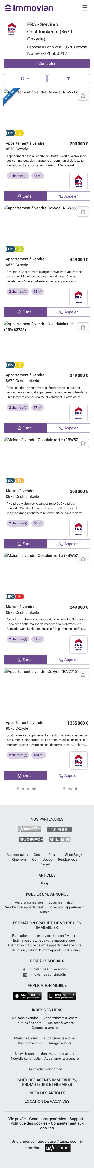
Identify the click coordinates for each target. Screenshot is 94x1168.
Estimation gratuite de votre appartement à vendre (44, 945)
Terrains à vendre (28, 1023)
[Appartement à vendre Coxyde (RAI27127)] (47, 693)
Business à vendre (60, 1023)
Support (76, 1118)
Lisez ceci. (69, 1141)
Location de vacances (47, 1101)
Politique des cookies (29, 1123)
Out (34, 859)
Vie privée (17, 1118)
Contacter (47, 63)
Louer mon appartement (66, 907)
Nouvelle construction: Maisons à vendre (44, 1054)
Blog (44, 883)
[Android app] (27, 996)
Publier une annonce (47, 894)
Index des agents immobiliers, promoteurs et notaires (47, 1082)
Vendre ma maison (29, 902)
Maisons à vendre (25, 1018)
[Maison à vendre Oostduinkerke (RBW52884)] (47, 461)
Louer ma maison (61, 902)
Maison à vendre (20, 490)
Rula (51, 855)
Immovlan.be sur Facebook (46, 969)
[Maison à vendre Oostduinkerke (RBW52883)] (47, 577)
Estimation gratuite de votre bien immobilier (47, 925)
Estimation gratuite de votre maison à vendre (44, 935)
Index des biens (47, 1010)
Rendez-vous (67, 859)
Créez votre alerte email (45, 1069)
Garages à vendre (45, 1027)
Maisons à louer (26, 1038)
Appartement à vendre (25, 143)
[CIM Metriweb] (58, 1148)
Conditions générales (48, 1118)
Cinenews (19, 859)
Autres (44, 912)
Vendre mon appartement (24, 907)
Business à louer (30, 1043)
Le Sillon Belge (71, 855)
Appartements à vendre (60, 1018)
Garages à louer (59, 1043)
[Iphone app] (61, 996)
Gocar (38, 855)
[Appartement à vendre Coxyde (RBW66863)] (47, 229)
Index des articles (47, 1093)
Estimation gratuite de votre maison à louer (44, 940)
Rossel (45, 864)
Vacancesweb (17, 855)
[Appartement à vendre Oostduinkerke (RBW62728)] (47, 345)
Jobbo (48, 859)
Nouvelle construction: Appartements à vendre (45, 1058)
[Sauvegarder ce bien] (83, 96)
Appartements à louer (59, 1038)
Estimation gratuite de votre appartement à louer (44, 950)
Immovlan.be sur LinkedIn (46, 974)
